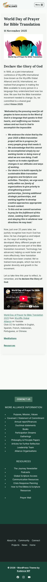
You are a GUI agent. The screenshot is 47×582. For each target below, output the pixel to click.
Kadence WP (23, 571)
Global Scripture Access (25, 476)
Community (23, 540)
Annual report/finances (25, 422)
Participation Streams (25, 433)
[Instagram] (23, 577)
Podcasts (25, 472)
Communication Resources (26, 479)
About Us (11, 540)
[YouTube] (29, 577)
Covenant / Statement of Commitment (25, 418)
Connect (36, 540)
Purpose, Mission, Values (25, 414)
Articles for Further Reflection (25, 444)
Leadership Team (25, 447)
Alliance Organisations (26, 451)
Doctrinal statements (25, 425)
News (24, 545)
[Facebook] (17, 577)
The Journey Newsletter (25, 468)
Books (25, 429)
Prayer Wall (25, 497)
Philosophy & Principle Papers (25, 440)
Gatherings (25, 436)
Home (32, 545)
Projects (15, 545)
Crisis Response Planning (25, 483)
